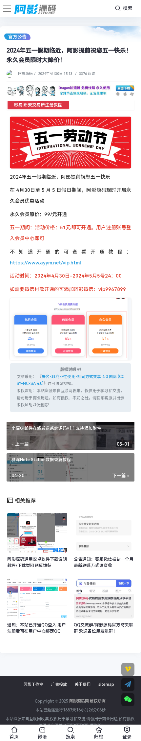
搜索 (127, 8)
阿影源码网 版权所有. (88, 701)
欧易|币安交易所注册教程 (38, 104)
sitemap (106, 684)
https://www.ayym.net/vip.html (45, 263)
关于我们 (83, 684)
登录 (126, 736)
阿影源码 (25, 74)
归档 (98, 736)
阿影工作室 (33, 684)
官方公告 (17, 36)
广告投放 (59, 684)
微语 (42, 736)
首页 (14, 736)
